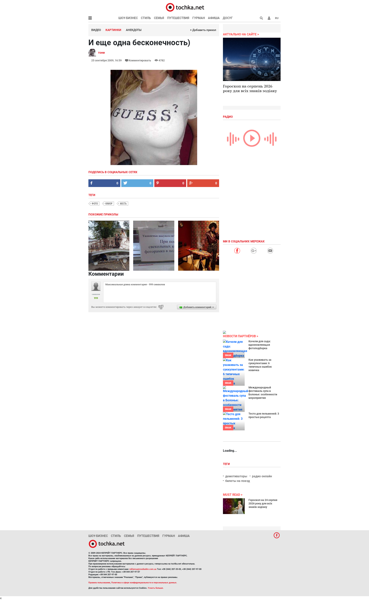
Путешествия (178, 18)
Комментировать (140, 60)
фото (95, 203)
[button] (269, 18)
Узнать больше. (156, 588)
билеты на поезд (237, 481)
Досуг (228, 18)
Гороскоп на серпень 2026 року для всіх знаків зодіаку (250, 88)
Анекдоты (133, 30)
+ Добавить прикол (203, 30)
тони (101, 52)
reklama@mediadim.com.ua (142, 569)
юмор (108, 203)
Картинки (113, 30)
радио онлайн (262, 476)
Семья (159, 18)
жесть (123, 203)
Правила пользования (99, 582)
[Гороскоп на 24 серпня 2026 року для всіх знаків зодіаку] (234, 506)
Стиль (146, 18)
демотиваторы (236, 476)
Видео (96, 30)
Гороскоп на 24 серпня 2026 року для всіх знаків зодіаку (262, 503)
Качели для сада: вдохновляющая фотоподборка (259, 345)
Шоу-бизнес (128, 18)
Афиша (214, 18)
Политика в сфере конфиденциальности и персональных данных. (144, 582)
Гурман (198, 18)
